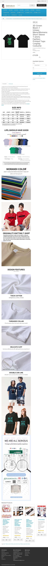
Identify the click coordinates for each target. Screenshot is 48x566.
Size (34, 63)
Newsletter (27, 555)
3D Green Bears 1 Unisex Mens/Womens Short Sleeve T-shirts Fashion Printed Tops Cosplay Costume (24, 18)
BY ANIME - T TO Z (6, 15)
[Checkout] (45, 1)
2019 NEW (27, 10)
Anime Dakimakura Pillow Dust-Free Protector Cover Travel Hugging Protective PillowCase (29, 523)
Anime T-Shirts (10, 543)
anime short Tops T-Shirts (18, 543)
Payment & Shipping (5, 552)
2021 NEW (16, 10)
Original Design (6, 12)
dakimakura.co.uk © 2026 (10, 564)
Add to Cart (39, 73)
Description (4, 83)
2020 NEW (21, 10)
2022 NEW (10, 10)
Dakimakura (38, 10)
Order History (27, 552)
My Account (27, 551)
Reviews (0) (11, 83)
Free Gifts (20, 15)
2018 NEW (32, 10)
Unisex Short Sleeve (26, 543)
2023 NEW (5, 10)
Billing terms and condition (6, 555)
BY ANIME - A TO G (20, 12)
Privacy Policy (4, 554)
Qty (33, 67)
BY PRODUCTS (14, 15)
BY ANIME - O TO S (37, 12)
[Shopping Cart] (43, 1)
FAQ (2, 557)
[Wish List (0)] (42, 1)
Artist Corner (13, 12)
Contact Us (3, 559)
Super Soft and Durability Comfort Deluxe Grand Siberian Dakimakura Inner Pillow (18, 522)
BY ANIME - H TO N (29, 12)
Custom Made (41, 519)
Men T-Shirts (6, 543)
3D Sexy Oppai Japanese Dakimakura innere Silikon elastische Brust (6, 522)
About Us (3, 551)
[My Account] (40, 1)
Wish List (26, 554)
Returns (3, 556)
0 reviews (40, 78)
